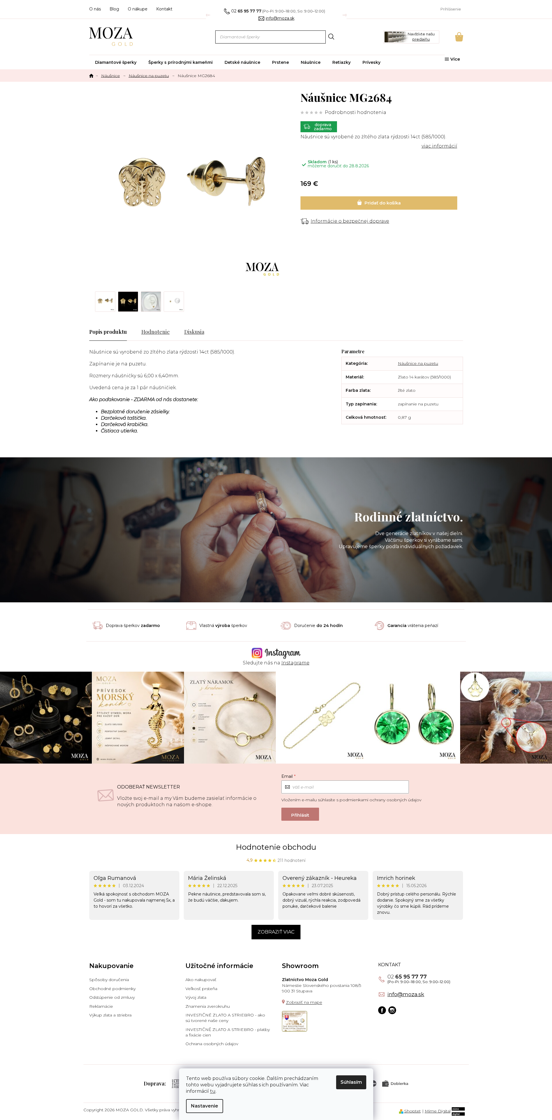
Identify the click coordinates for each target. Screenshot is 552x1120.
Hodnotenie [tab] (155, 331)
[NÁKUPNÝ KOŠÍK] (451, 37)
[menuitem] (115, 62)
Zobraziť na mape (304, 1002)
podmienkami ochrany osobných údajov (380, 799)
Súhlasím (351, 1082)
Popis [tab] (95, 331)
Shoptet (412, 1111)
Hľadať (331, 36)
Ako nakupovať (200, 979)
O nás (95, 9)
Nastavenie (204, 1106)
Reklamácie (101, 1006)
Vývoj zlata (195, 997)
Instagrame (295, 663)
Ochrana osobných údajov (211, 1043)
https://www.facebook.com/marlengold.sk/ (382, 1010)
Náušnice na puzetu (418, 363)
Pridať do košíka (378, 203)
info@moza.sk (405, 994)
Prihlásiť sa (300, 814)
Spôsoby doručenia (109, 979)
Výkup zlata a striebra (110, 1015)
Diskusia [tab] (194, 331)
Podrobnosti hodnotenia (355, 112)
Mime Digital (438, 1111)
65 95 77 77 (407, 976)
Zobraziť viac (276, 932)
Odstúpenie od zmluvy (112, 997)
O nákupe (137, 9)
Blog (114, 9)
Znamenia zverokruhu (207, 1006)
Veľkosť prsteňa (201, 988)
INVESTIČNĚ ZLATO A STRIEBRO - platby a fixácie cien (227, 1032)
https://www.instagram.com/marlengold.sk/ (392, 1010)
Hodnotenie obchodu (276, 847)
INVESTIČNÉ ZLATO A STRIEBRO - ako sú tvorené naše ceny (225, 1017)
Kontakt (164, 9)
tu (213, 1091)
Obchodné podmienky (112, 988)
